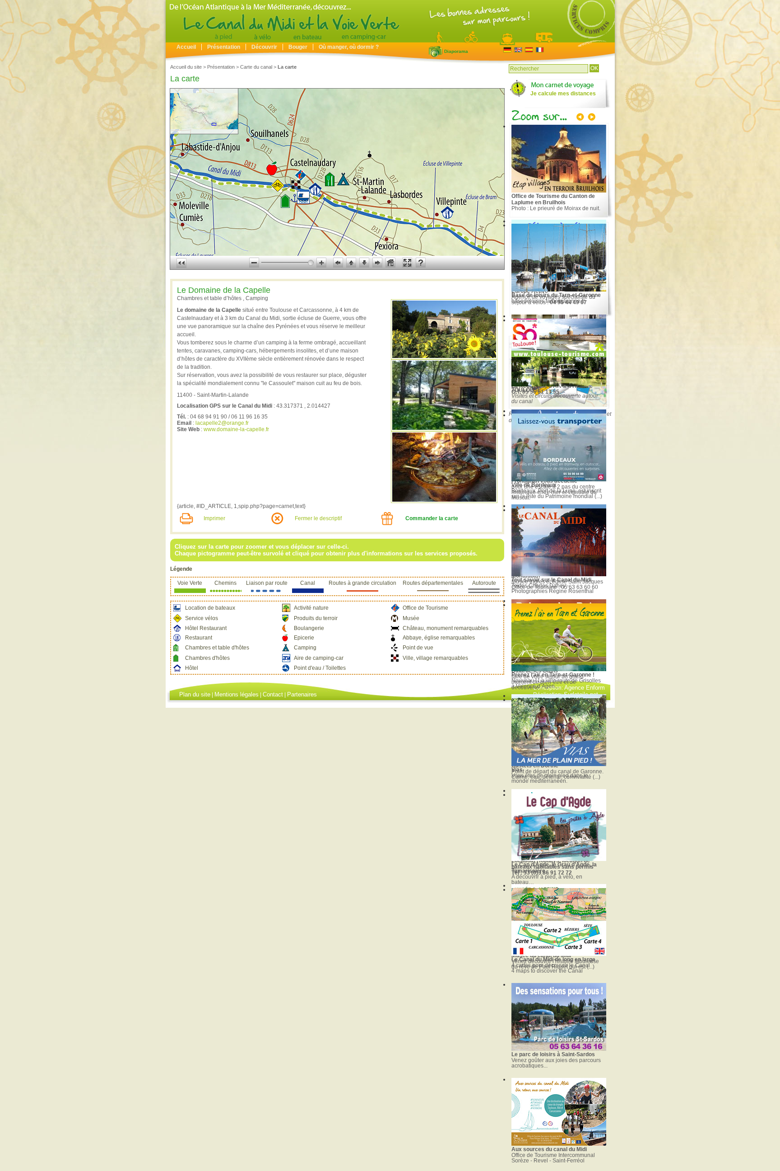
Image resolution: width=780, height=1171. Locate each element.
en (518, 50)
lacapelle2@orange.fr (222, 423)
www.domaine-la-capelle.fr (236, 429)
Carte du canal (256, 67)
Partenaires (302, 694)
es (529, 50)
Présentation (223, 47)
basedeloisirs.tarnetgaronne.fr (548, 301)
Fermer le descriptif (318, 518)
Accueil (186, 47)
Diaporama (435, 51)
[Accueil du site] (390, 40)
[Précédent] (580, 118)
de (507, 50)
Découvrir (264, 47)
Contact (273, 694)
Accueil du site (186, 67)
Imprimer (214, 518)
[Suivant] (590, 118)
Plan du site (194, 694)
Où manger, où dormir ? (349, 47)
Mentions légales (236, 694)
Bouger (297, 47)
